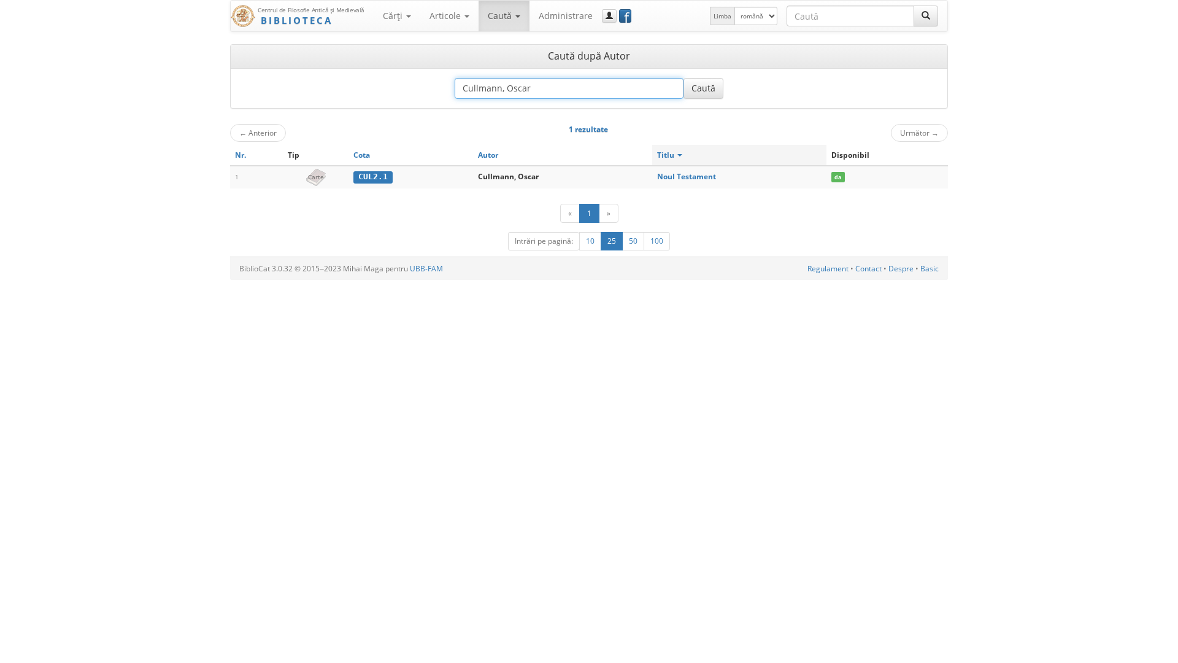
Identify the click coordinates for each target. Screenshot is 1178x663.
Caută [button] (501, 15)
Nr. (240, 155)
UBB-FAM (426, 268)
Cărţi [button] (394, 15)
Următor (919, 133)
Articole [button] (446, 15)
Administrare (566, 15)
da (837, 177)
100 (656, 241)
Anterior (258, 133)
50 (633, 241)
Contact (868, 268)
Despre (901, 268)
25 (611, 241)
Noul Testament (686, 176)
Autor (488, 155)
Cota (361, 155)
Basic (929, 268)
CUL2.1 (373, 176)
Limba (722, 16)
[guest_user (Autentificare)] (609, 16)
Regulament (828, 268)
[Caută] (926, 16)
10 (590, 241)
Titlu (666, 155)
